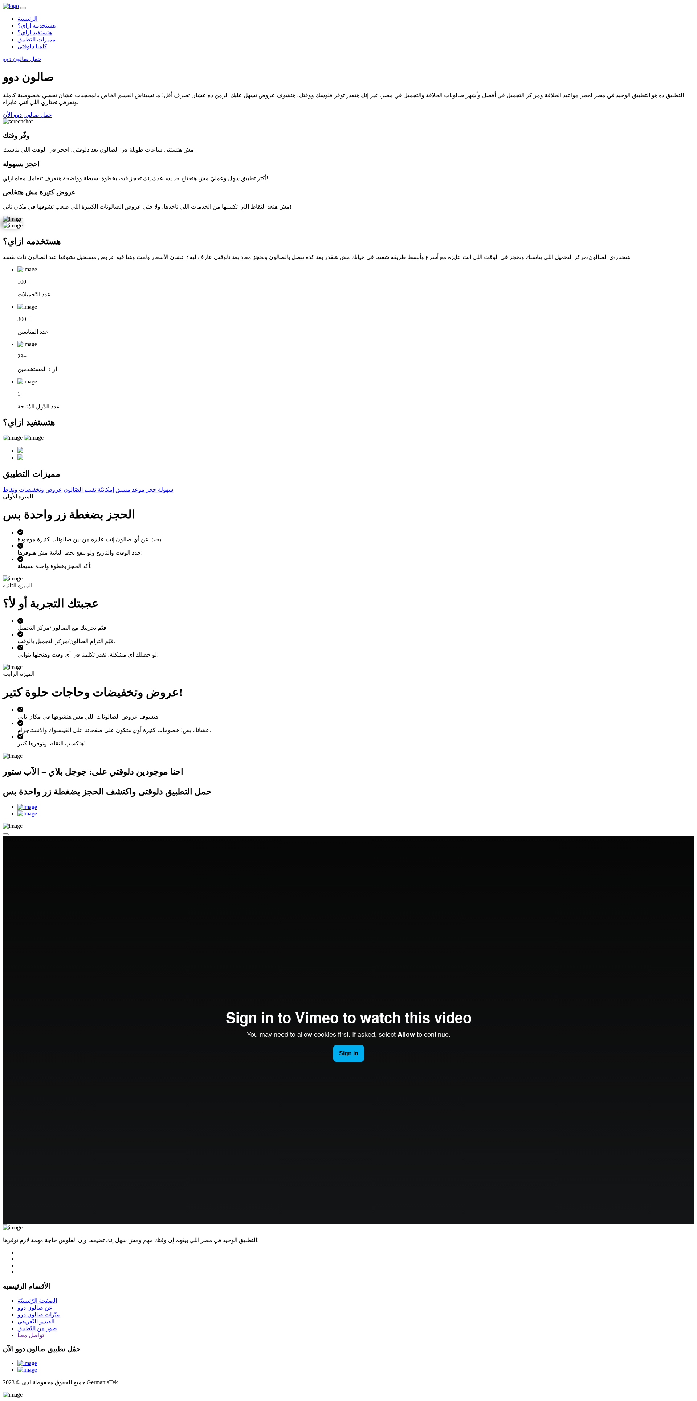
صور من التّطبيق (37, 1328)
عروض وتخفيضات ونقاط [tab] (32, 489)
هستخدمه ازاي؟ (36, 25)
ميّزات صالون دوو (38, 1314)
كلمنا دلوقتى (32, 46)
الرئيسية (27, 19)
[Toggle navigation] (23, 8)
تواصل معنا (30, 1335)
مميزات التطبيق (36, 39)
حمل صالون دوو (22, 59)
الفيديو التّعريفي (35, 1321)
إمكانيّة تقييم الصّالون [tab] (89, 489)
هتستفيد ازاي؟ (34, 32)
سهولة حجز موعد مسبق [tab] (144, 489)
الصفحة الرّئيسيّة (37, 1301)
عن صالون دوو (35, 1308)
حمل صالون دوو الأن (27, 115)
